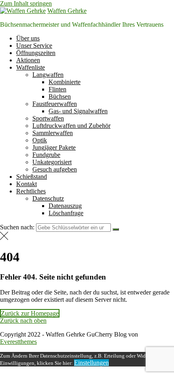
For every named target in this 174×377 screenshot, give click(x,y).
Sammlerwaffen (52, 132)
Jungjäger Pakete (54, 147)
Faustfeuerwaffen (54, 103)
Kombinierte (65, 81)
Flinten (57, 89)
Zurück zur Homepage (30, 313)
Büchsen (60, 96)
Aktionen (28, 60)
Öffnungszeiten (35, 52)
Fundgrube (46, 154)
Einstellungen (91, 362)
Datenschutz (48, 198)
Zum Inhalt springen (26, 3)
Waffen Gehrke (67, 10)
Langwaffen (48, 74)
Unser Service (34, 45)
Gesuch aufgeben (54, 169)
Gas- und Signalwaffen (78, 111)
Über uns (28, 38)
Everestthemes (18, 341)
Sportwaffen (48, 118)
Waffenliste (30, 67)
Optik (39, 140)
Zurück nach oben (23, 320)
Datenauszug (65, 205)
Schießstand (31, 176)
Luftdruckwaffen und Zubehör (71, 125)
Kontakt (26, 183)
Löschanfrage (66, 213)
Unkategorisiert (52, 162)
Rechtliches (31, 191)
